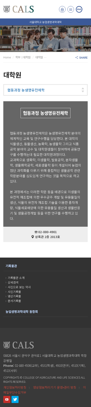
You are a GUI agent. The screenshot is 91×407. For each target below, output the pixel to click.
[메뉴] (70, 9)
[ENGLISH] (79, 9)
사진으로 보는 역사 (19, 287)
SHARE (83, 57)
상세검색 (13, 282)
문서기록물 (14, 301)
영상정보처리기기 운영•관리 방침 (54, 387)
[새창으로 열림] (6, 399)
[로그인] (62, 9)
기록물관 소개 (16, 278)
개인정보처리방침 (14, 387)
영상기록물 (14, 296)
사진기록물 (14, 292)
